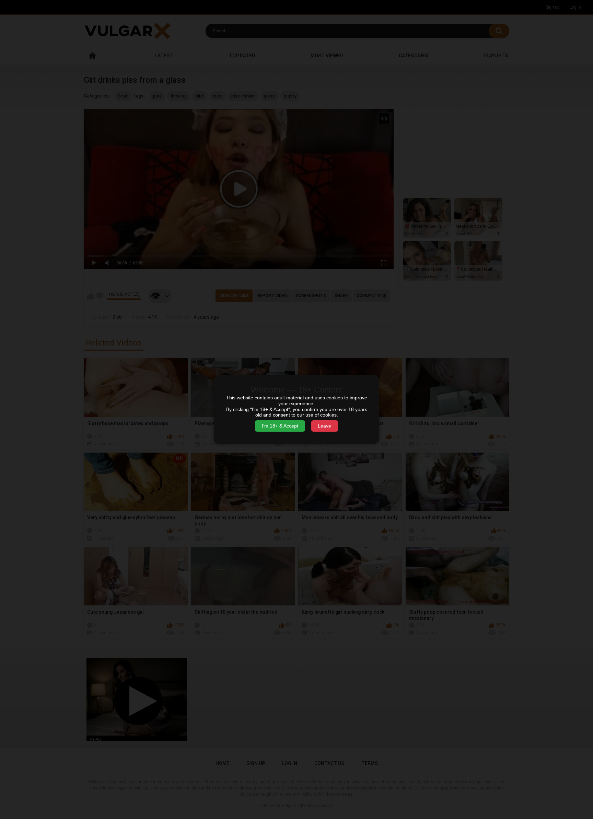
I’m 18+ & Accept (280, 426)
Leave (324, 426)
